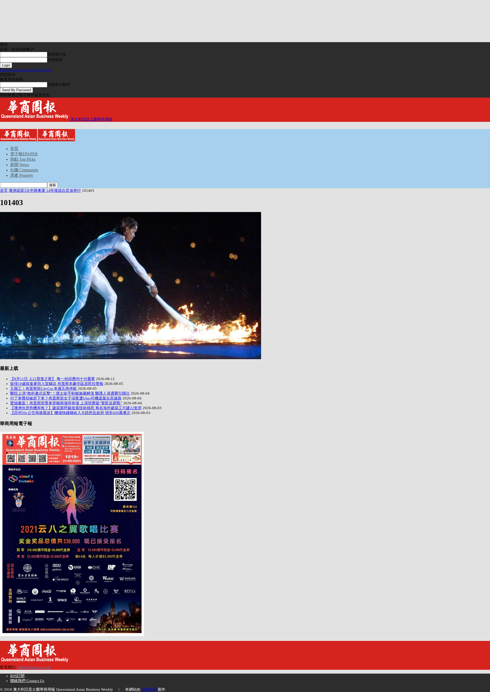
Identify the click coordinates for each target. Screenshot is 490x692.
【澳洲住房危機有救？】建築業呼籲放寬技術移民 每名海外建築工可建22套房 (76, 408)
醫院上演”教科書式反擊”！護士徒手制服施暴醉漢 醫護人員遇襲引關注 (70, 393)
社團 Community (24, 170)
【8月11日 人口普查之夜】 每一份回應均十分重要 (52, 379)
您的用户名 (56, 54)
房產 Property (21, 175)
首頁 (14, 148)
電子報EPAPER (24, 154)
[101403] (130, 358)
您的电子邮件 (58, 85)
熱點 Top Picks (22, 159)
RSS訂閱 (17, 676)
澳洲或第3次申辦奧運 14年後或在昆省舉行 (45, 191)
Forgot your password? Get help (25, 70)
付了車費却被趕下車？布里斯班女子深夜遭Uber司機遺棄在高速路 (65, 398)
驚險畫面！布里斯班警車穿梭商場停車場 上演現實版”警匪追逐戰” (66, 403)
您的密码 (55, 60)
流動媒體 (149, 689)
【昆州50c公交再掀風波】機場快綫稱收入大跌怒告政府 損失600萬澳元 (70, 413)
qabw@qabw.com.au (34, 667)
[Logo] (19, 140)
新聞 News (19, 164)
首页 (4, 191)
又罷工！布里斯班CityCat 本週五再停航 (43, 388)
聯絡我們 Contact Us (27, 681)
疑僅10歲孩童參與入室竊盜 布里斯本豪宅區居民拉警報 (56, 384)
